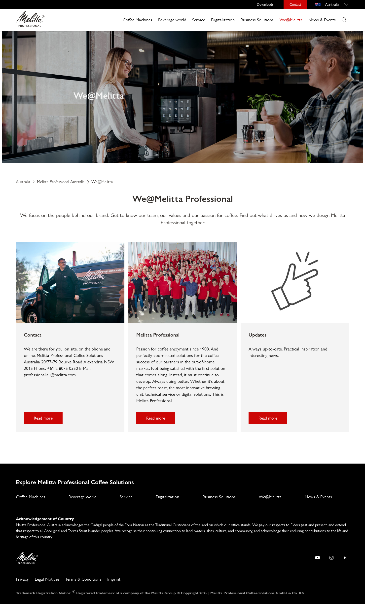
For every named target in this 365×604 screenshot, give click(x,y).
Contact (295, 4)
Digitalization (223, 19)
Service (198, 19)
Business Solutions (257, 19)
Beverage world (172, 19)
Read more (43, 418)
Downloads (265, 4)
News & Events (322, 19)
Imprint (113, 579)
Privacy (22, 579)
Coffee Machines (137, 19)
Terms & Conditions (83, 579)
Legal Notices (47, 579)
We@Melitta (291, 19)
